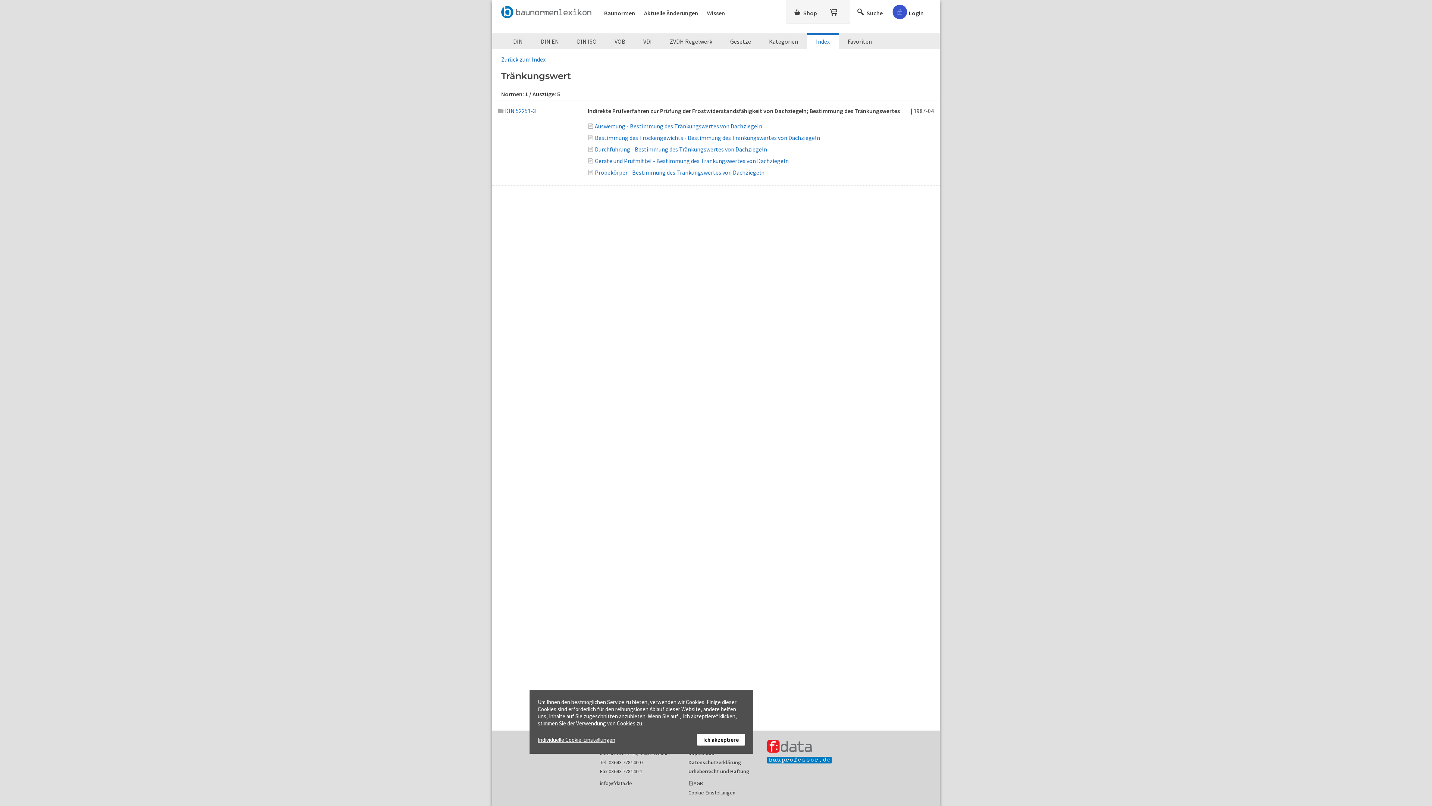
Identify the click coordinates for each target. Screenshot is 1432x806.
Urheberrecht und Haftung (718, 771)
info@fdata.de (616, 783)
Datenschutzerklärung (714, 762)
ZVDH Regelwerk (691, 41)
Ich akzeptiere (721, 739)
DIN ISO (587, 41)
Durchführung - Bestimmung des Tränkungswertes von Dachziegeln (681, 149)
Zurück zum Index (523, 59)
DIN (518, 41)
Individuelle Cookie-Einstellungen (576, 739)
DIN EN (550, 41)
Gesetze (740, 41)
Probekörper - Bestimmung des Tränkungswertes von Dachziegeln (679, 172)
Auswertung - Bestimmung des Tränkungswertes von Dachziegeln (678, 126)
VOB (620, 41)
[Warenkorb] (834, 11)
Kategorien (783, 41)
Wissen (716, 13)
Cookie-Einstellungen (711, 792)
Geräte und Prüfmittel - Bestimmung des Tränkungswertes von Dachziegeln (692, 161)
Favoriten (860, 41)
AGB (698, 783)
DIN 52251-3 (520, 111)
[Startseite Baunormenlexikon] (548, 11)
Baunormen (619, 13)
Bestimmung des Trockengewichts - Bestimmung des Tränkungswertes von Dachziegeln (707, 137)
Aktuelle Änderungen (671, 13)
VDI (647, 41)
